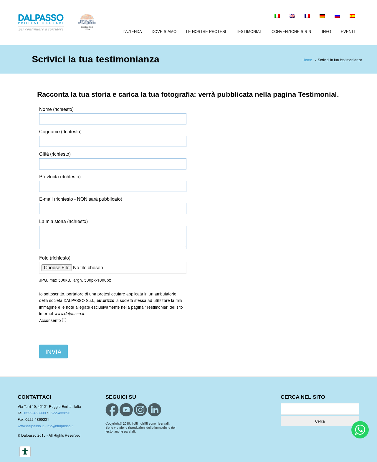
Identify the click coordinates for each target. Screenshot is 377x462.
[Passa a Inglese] (292, 16)
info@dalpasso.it (60, 425)
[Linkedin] (154, 409)
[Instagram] (140, 409)
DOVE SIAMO (164, 31)
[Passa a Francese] (307, 16)
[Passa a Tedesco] (322, 16)
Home (307, 59)
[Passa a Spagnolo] (352, 16)
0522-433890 (59, 412)
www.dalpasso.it (31, 425)
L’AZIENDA (132, 31)
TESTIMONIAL (249, 31)
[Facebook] (112, 409)
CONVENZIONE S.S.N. (292, 31)
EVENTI (348, 31)
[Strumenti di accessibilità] (25, 451)
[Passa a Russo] (337, 16)
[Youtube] (126, 409)
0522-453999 (35, 412)
